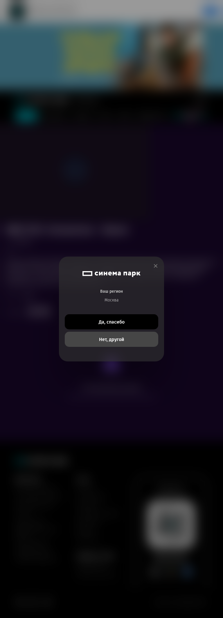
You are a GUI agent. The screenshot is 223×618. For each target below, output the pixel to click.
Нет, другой (111, 339)
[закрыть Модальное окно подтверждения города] (155, 266)
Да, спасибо (112, 322)
